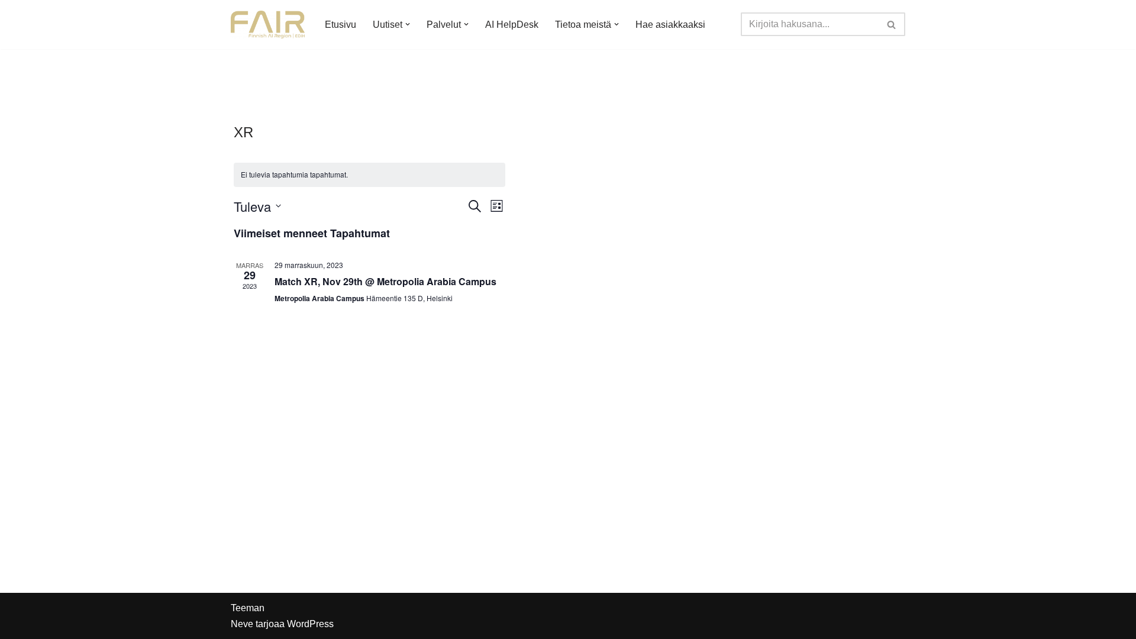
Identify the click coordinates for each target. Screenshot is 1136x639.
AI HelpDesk (511, 25)
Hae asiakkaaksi (670, 25)
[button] (407, 24)
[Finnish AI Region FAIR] (268, 24)
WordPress (310, 624)
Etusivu (340, 25)
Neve (242, 624)
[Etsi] (892, 24)
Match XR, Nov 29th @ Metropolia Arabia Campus (385, 281)
